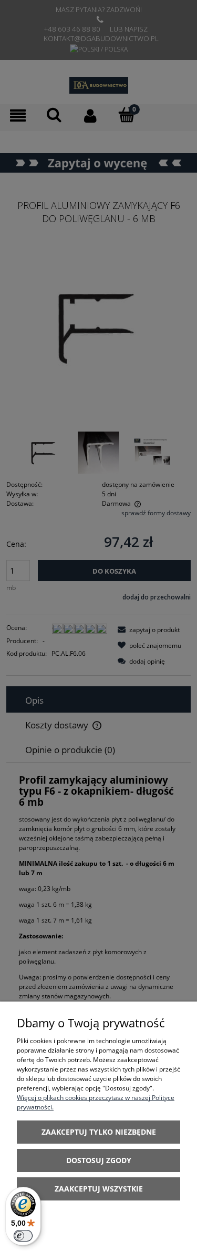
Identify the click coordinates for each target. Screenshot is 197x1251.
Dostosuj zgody (98, 1160)
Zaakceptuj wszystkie (99, 1189)
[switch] (23, 1236)
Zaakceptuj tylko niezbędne (99, 1132)
